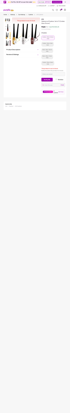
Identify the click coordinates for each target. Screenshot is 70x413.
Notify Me (47, 80)
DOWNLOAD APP (42, 6)
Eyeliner (31, 14)
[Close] (65, 2)
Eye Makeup (21, 14)
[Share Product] (15, 42)
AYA (6, 106)
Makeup (12, 14)
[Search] (53, 10)
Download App (57, 2)
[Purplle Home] (7, 10)
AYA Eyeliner (18, 106)
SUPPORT (52, 6)
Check (62, 85)
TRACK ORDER (62, 6)
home (5, 14)
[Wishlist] (57, 10)
